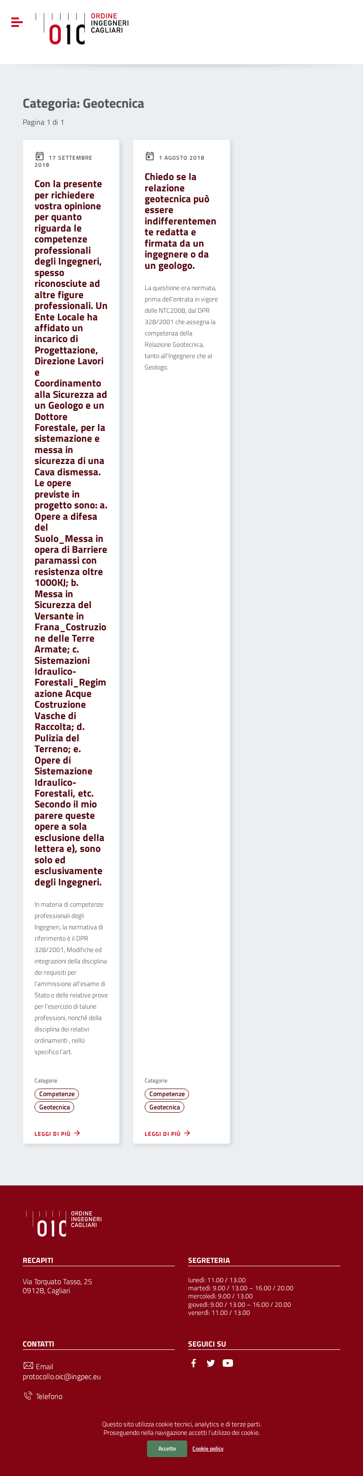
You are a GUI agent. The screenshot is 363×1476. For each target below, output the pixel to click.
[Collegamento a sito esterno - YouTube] (227, 1362)
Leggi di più (54, 1133)
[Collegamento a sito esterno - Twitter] (210, 1362)
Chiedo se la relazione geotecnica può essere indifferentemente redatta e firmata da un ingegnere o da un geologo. (180, 221)
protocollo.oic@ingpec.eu (62, 1376)
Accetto (167, 1448)
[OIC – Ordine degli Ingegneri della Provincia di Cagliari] (82, 27)
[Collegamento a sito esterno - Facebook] (193, 1362)
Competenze (57, 1094)
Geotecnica (54, 1107)
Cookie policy (208, 1448)
